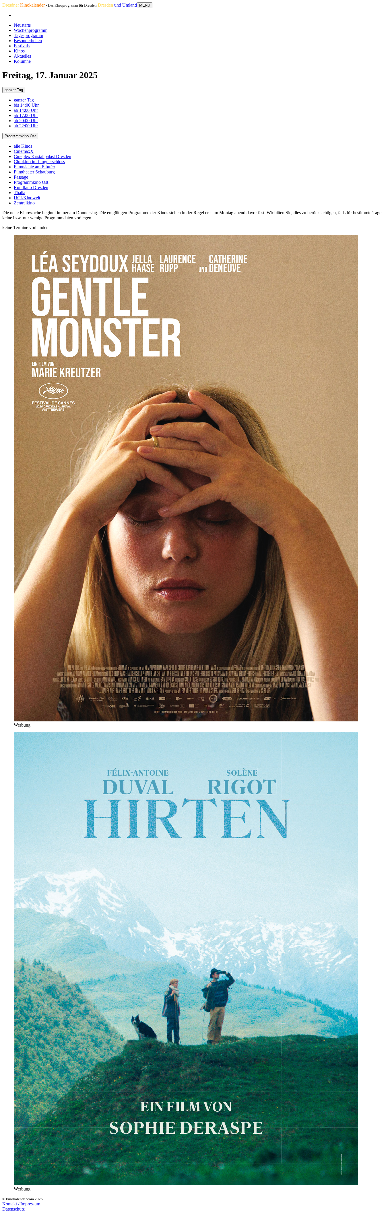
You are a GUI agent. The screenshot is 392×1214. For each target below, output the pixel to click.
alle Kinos (23, 146)
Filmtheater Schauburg (34, 171)
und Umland (125, 5)
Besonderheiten (28, 40)
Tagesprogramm (28, 35)
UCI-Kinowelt (27, 197)
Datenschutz (13, 1209)
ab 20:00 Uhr (26, 120)
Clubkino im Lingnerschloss (39, 161)
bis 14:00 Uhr (26, 105)
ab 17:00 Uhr (26, 115)
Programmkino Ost (20, 136)
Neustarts (22, 25)
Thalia (19, 192)
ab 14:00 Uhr (26, 110)
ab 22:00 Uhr (26, 125)
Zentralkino (24, 202)
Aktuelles (22, 56)
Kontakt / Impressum (21, 1203)
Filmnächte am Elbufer (34, 166)
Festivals (22, 45)
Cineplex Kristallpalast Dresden (42, 156)
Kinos (19, 50)
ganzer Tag (14, 90)
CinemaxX (24, 151)
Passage (21, 177)
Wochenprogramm (30, 30)
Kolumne (22, 61)
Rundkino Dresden (31, 187)
